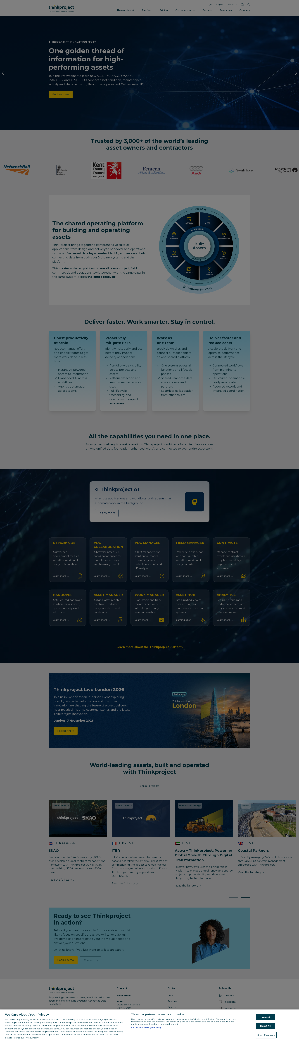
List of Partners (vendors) (146, 1027)
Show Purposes (266, 1035)
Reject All (265, 1026)
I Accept (265, 1017)
